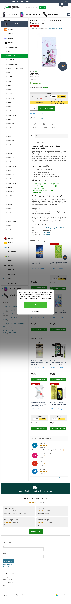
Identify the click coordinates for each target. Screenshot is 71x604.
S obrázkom (45, 232)
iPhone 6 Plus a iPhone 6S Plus (13, 68)
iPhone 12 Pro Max (10, 132)
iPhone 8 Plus (9, 85)
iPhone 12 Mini (9, 124)
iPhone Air (8, 213)
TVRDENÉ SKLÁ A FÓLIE (16, 289)
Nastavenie (35, 311)
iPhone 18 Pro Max (10, 234)
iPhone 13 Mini (9, 141)
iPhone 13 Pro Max (10, 149)
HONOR (9, 38)
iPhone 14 (8, 153)
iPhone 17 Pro (9, 217)
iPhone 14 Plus (9, 158)
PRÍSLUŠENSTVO (14, 295)
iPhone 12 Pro (9, 128)
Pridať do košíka (46, 108)
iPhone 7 (7, 73)
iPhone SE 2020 (9, 56)
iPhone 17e (8, 226)
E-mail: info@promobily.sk (20, 1)
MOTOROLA (11, 252)
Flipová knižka (46, 235)
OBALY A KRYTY (13, 24)
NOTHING (10, 274)
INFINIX (9, 265)
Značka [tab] (44, 136)
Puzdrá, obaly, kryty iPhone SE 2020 (52, 228)
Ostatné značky (12, 283)
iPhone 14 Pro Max (10, 166)
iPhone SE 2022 (9, 60)
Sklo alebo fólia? (7, 327)
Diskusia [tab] (37, 136)
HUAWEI (10, 238)
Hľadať (42, 7)
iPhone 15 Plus (9, 175)
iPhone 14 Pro (9, 162)
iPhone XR (8, 102)
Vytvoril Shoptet (63, 595)
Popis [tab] (31, 136)
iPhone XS (8, 94)
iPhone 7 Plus (9, 77)
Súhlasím (36, 305)
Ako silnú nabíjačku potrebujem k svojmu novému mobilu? (12, 331)
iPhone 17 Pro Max (10, 221)
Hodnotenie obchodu (34, 498)
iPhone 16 (8, 187)
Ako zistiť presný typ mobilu (10, 306)
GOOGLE (10, 256)
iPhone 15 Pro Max (10, 183)
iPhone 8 (7, 81)
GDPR (3, 585)
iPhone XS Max (9, 98)
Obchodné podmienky (8, 582)
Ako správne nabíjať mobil (9, 310)
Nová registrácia (6, 565)
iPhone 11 (8, 107)
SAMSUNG (10, 34)
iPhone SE (8, 51)
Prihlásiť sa (8, 561)
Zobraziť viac (35, 531)
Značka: (35, 30)
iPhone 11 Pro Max (10, 115)
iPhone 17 (8, 209)
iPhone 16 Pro (9, 196)
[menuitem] (9, 14)
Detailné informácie (34, 119)
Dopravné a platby (7, 580)
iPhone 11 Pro (9, 111)
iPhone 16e (8, 204)
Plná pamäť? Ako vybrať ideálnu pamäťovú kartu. (11, 318)
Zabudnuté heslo (6, 567)
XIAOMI (9, 29)
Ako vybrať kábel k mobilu (9, 314)
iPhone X (7, 90)
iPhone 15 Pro (9, 179)
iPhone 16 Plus (9, 192)
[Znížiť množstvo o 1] (36, 109)
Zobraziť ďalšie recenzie (60, 478)
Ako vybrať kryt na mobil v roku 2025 (12, 323)
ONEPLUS (10, 270)
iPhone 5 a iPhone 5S (11, 47)
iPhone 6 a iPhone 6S (11, 64)
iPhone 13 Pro (9, 145)
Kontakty (4, 577)
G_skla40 (41, 418)
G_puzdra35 (61, 96)
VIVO (8, 247)
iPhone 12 (8, 119)
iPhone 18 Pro (9, 230)
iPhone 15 (8, 170)
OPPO (9, 279)
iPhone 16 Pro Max (10, 200)
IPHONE (10, 43)
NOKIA (9, 261)
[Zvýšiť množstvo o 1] (36, 107)
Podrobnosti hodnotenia (54, 28)
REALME (10, 243)
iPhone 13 (8, 136)
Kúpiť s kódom (57, 99)
